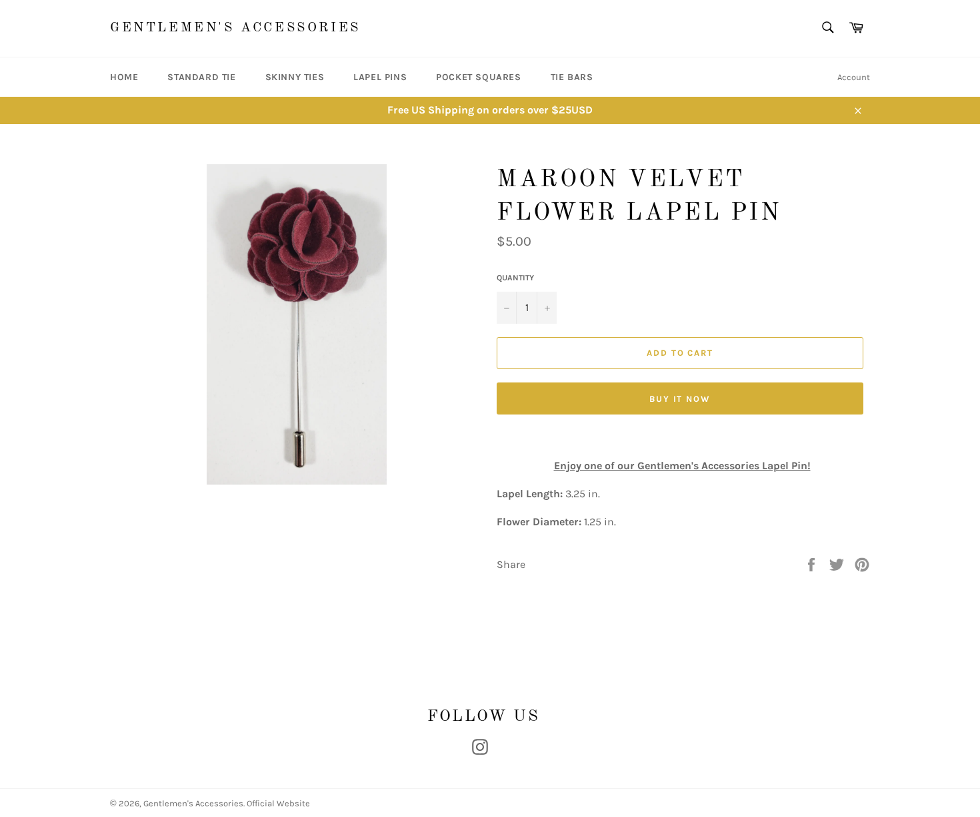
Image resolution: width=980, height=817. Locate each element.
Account (853, 77)
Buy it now (680, 399)
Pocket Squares (478, 77)
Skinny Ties (295, 77)
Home (124, 77)
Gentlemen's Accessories (235, 28)
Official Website (278, 803)
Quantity (515, 277)
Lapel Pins (380, 77)
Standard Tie (201, 77)
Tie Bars (572, 77)
